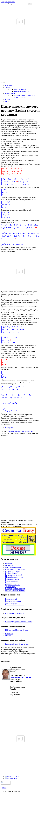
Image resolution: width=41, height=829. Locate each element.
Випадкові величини (13, 601)
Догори (3, 788)
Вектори (8, 583)
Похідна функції (11, 573)
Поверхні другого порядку (15, 589)
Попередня (9, 427)
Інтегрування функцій (13, 575)
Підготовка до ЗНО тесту (14, 613)
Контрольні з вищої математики (17, 644)
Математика (9, 565)
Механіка (8, 636)
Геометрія (8, 563)
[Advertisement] (20, 59)
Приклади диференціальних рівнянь (18, 622)
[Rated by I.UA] (5, 784)
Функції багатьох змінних (15, 591)
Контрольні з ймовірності (14, 605)
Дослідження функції (13, 567)
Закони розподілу (11, 603)
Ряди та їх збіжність (12, 585)
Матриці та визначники (14, 577)
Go (30, 4)
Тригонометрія (10, 587)
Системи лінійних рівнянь (15, 569)
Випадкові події (11, 599)
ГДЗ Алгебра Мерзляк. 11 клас (16, 630)
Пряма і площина (11, 581)
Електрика (9, 634)
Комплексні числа (12, 579)
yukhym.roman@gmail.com (20, 677)
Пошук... (4, 4)
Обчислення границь (13, 571)
